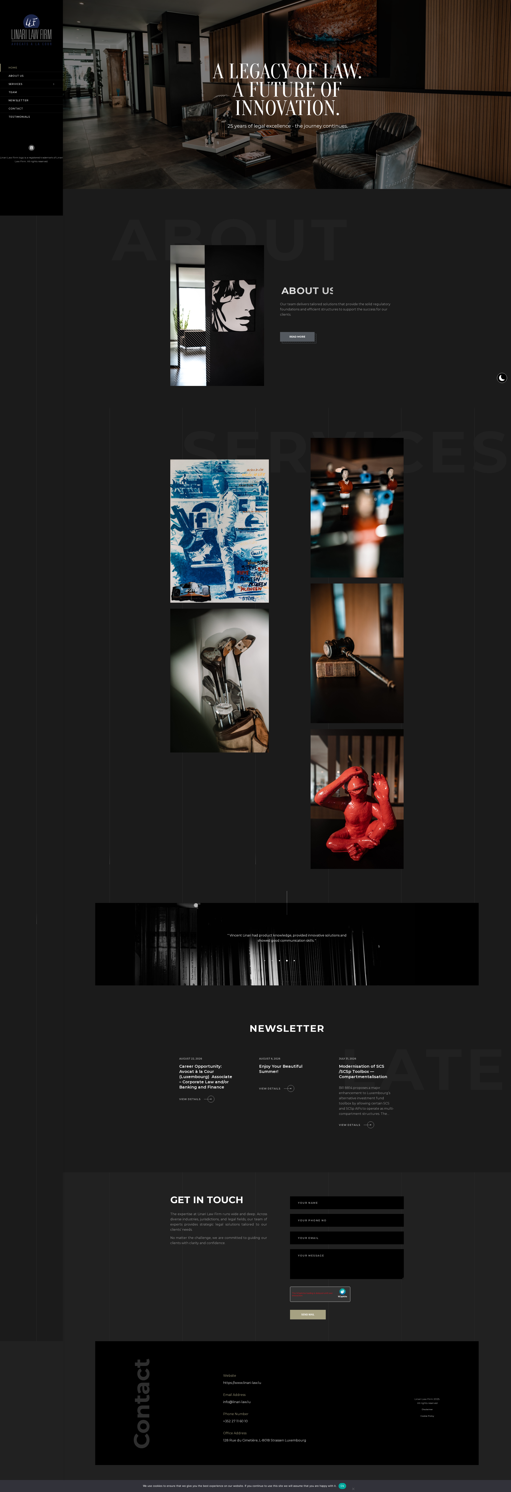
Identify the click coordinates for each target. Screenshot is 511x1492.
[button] (257, 960)
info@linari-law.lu (237, 1402)
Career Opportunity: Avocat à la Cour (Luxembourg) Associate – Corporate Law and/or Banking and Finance (205, 1076)
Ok (342, 1485)
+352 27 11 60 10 (235, 1421)
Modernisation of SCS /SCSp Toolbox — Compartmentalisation (363, 1071)
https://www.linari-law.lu (242, 1383)
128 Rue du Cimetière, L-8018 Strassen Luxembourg (264, 1440)
